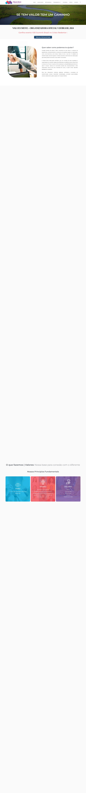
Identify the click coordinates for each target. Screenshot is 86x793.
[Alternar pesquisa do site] (80, 2)
